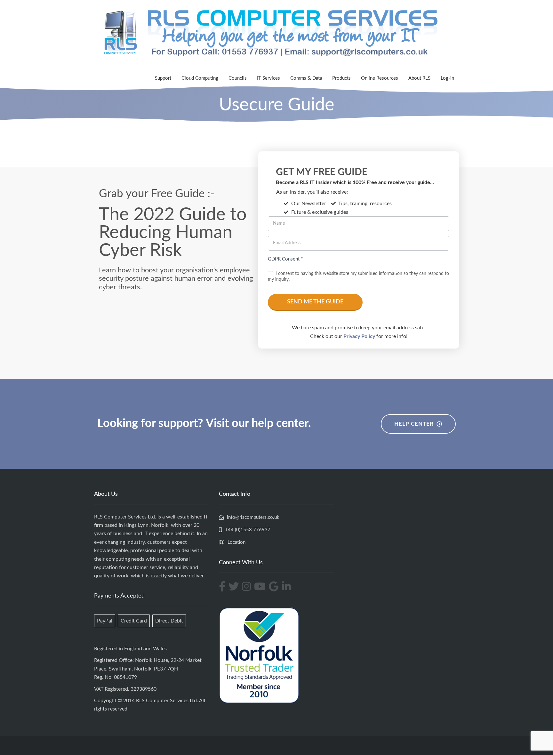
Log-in (447, 78)
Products (341, 78)
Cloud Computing (199, 78)
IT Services (268, 78)
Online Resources (379, 78)
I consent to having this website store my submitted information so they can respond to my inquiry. (358, 276)
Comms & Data (306, 78)
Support (163, 78)
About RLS (419, 78)
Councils (237, 78)
